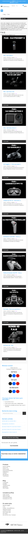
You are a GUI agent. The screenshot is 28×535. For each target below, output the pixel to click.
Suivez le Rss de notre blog (10, 437)
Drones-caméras (6, 466)
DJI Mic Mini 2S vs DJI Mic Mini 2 (9, 421)
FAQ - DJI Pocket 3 (8, 55)
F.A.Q (16, 57)
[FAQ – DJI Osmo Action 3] (14, 117)
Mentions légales (6, 505)
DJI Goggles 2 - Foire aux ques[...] (12, 164)
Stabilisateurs (6, 472)
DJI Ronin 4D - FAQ (8, 345)
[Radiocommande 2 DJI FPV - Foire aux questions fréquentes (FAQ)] (14, 262)
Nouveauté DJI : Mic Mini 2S (8, 423)
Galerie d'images (6, 496)
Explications (5, 486)
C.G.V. (4, 506)
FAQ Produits (6, 488)
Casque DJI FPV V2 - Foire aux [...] (12, 200)
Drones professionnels (8, 470)
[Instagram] (10, 375)
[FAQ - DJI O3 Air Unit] (14, 81)
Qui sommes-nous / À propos (9, 515)
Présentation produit (7, 497)
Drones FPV (5, 467)
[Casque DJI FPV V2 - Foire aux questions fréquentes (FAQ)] (14, 189)
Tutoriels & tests (6, 485)
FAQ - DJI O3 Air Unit (8, 91)
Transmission (6, 476)
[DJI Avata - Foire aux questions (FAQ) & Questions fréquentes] (14, 298)
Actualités (5, 484)
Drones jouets (6, 469)
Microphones (5, 474)
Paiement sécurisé (7, 509)
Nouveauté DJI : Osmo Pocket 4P (9, 432)
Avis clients (5, 513)
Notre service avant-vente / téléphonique (14, 403)
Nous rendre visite (7, 512)
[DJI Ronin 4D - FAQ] (14, 334)
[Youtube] (17, 375)
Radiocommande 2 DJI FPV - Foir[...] (12, 273)
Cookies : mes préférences (8, 508)
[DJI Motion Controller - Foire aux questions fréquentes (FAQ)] (14, 226)
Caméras (5, 473)
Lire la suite (5, 68)
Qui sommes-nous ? (9, 401)
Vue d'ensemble (14, 445)
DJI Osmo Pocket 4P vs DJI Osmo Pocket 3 (11, 429)
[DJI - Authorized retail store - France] (5, 6)
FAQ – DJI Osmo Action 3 (9, 128)
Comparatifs (5, 482)
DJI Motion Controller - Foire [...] (11, 236)
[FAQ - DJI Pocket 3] (14, 44)
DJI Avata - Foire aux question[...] (12, 309)
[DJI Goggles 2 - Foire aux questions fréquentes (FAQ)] (14, 153)
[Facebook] (14, 375)
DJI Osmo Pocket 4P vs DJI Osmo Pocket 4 (11, 426)
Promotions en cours (7, 498)
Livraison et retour (7, 510)
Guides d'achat (6, 494)
